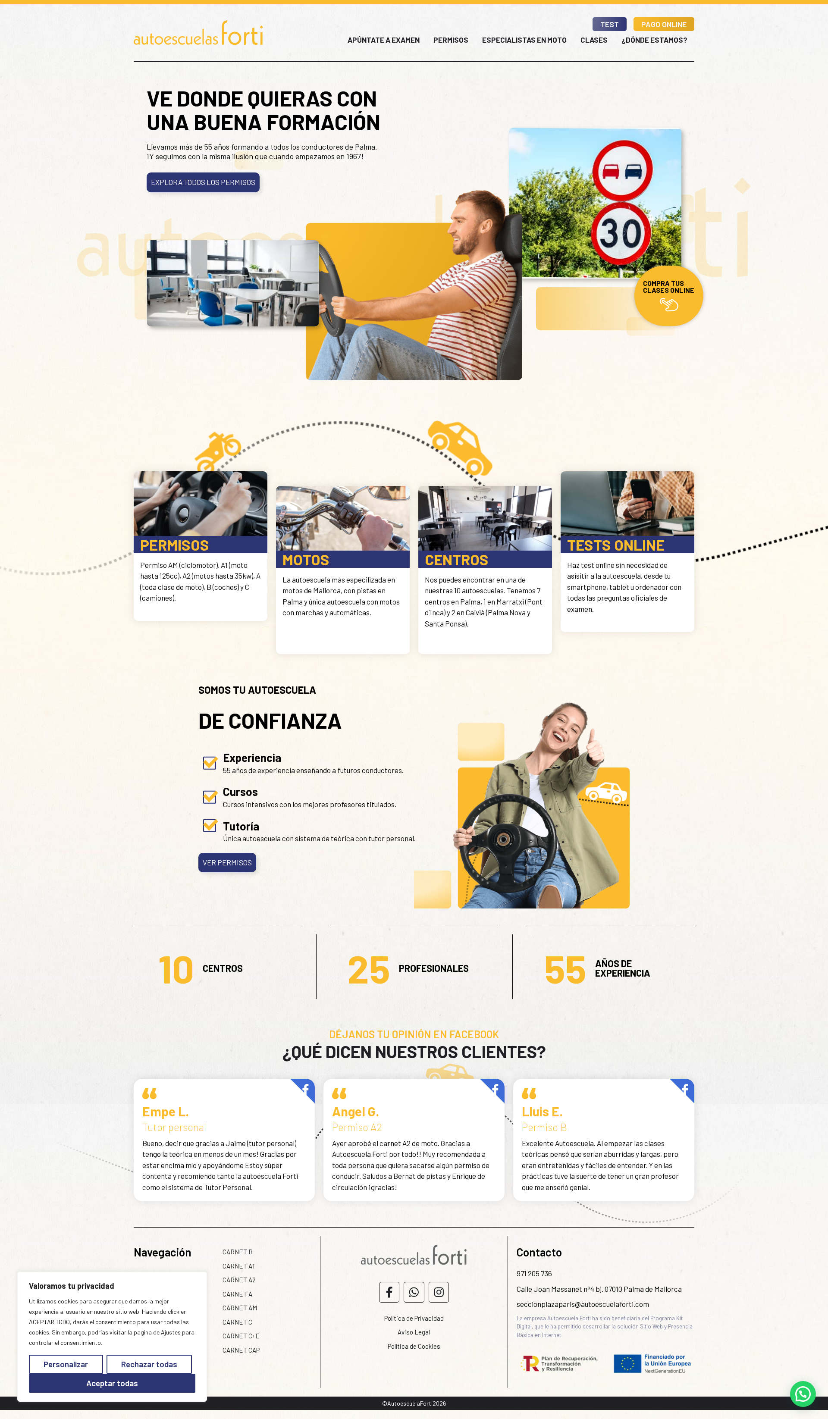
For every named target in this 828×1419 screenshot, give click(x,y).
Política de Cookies (414, 1346)
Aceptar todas (112, 1383)
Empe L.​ (165, 1111)
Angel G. (355, 1111)
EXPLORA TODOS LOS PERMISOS (203, 182)
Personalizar (66, 1364)
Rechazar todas (149, 1364)
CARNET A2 (239, 1280)
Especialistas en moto (524, 39)
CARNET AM (240, 1308)
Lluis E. (542, 1111)
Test (609, 24)
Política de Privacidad (414, 1318)
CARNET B (238, 1252)
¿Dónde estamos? (654, 39)
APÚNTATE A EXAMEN (384, 39)
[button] (803, 1394)
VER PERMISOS (227, 862)
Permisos (450, 39)
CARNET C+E (241, 1336)
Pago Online (664, 24)
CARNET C (237, 1322)
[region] (112, 1337)
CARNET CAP (241, 1350)
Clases (594, 39)
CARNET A (237, 1294)
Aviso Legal (414, 1332)
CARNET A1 (238, 1266)
